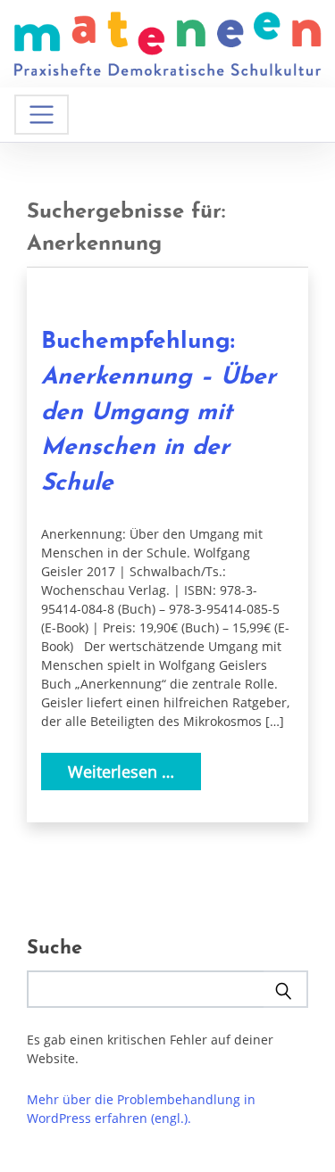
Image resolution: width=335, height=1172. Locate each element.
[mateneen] (167, 42)
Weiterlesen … (121, 771)
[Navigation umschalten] (41, 115)
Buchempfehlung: (158, 412)
